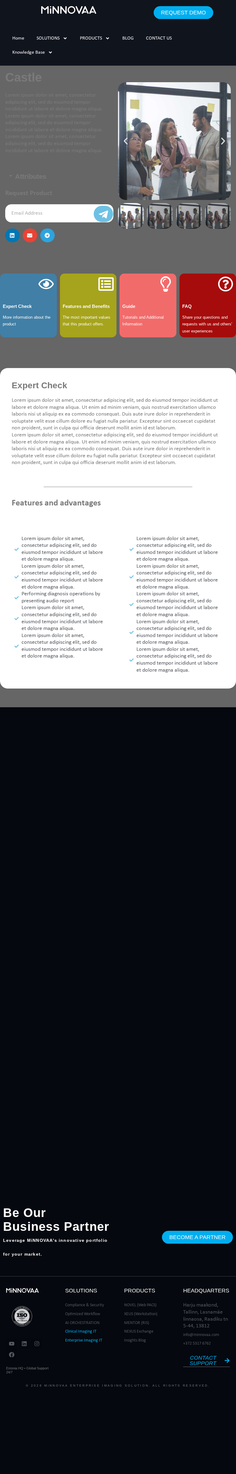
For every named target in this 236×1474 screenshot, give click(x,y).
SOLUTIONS (48, 38)
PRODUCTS (91, 38)
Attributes (30, 176)
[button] (12, 235)
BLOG (128, 38)
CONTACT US (159, 38)
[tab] (59, 176)
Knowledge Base (28, 52)
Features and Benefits (86, 306)
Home (18, 38)
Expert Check (17, 306)
